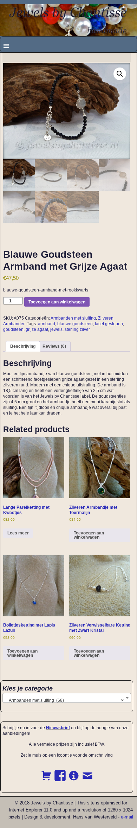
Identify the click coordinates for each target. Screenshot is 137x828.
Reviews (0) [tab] (54, 346)
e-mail (127, 817)
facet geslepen (109, 323)
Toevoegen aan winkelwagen (56, 302)
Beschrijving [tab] (22, 346)
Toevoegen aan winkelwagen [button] (89, 535)
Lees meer (18, 533)
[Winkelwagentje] (46, 771)
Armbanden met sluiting (73, 318)
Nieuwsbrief (58, 727)
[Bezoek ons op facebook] (60, 771)
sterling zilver (77, 329)
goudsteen (13, 329)
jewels (56, 329)
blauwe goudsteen (75, 323)
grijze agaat (37, 329)
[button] (119, 74)
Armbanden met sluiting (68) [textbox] (65, 700)
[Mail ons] (87, 771)
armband (46, 323)
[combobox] (66, 698)
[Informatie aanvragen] (73, 771)
